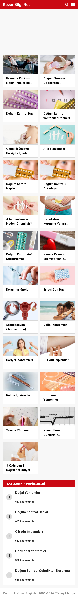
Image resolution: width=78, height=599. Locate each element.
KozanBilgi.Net (16, 4)
